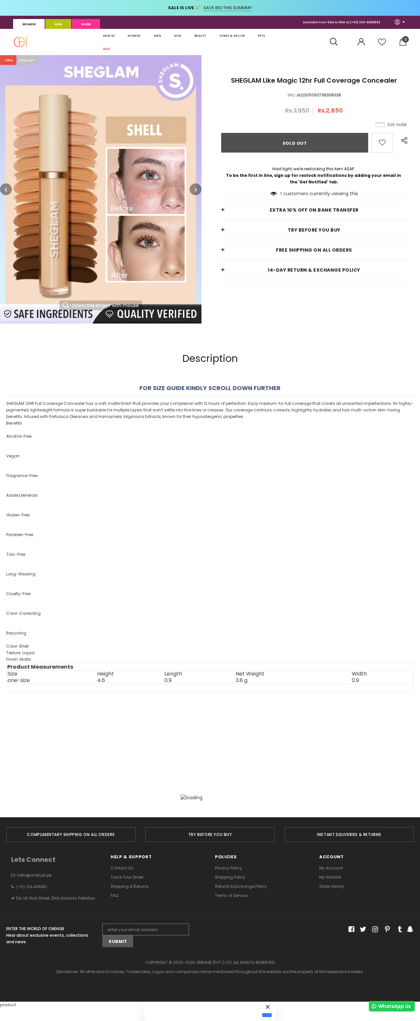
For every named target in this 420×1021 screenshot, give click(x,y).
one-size (19, 680)
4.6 (101, 680)
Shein (86, 24)
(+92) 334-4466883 (365, 22)
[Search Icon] (337, 42)
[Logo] (20, 42)
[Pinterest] (386, 930)
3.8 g (241, 680)
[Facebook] (350, 930)
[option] (100, 189)
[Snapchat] (409, 930)
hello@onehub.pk (34, 875)
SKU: (291, 95)
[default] (267, 1015)
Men (58, 24)
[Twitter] (362, 930)
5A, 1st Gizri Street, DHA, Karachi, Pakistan (55, 898)
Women (28, 24)
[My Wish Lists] (382, 44)
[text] (210, 552)
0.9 (168, 680)
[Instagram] (374, 930)
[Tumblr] (397, 930)
